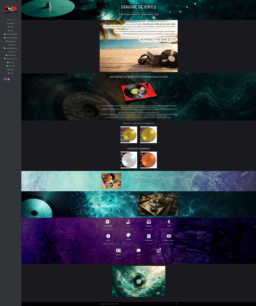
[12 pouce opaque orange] (148, 152)
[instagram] (176, 304)
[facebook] (173, 304)
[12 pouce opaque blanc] (128, 152)
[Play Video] (157, 204)
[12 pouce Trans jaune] (148, 127)
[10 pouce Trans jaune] (128, 127)
